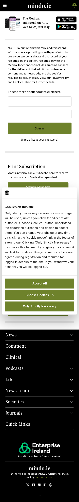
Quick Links (17, 424)
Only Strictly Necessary (39, 306)
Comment (15, 346)
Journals (13, 413)
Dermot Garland (43, 477)
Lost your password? (45, 139)
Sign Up (25, 139)
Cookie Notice (22, 82)
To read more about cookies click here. (34, 92)
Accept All (39, 283)
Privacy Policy (60, 77)
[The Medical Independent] (74, 5)
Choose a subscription (38, 186)
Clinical (13, 357)
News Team (17, 390)
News (11, 334)
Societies (14, 401)
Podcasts (14, 368)
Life (9, 379)
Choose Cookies (37, 294)
